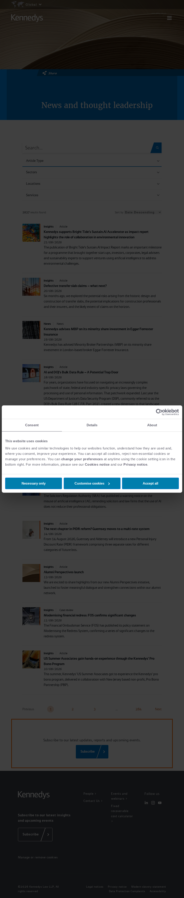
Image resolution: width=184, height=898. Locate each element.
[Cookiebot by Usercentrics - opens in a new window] (159, 412)
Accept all (150, 483)
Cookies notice (97, 464)
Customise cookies (89, 483)
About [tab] (152, 425)
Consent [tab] (32, 425)
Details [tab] (92, 425)
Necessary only (34, 483)
